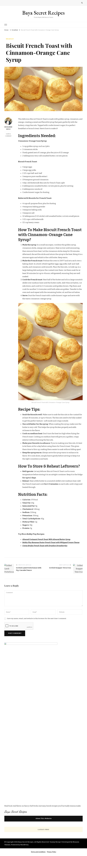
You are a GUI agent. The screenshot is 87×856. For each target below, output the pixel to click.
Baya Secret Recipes (43, 12)
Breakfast (10, 39)
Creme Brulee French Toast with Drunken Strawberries (44, 546)
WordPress (24, 845)
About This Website (44, 818)
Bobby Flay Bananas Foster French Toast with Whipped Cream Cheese (50, 542)
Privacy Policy (51, 852)
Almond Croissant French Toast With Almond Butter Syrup (46, 539)
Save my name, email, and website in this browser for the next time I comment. (36, 618)
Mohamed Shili (8, 128)
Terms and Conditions (38, 852)
